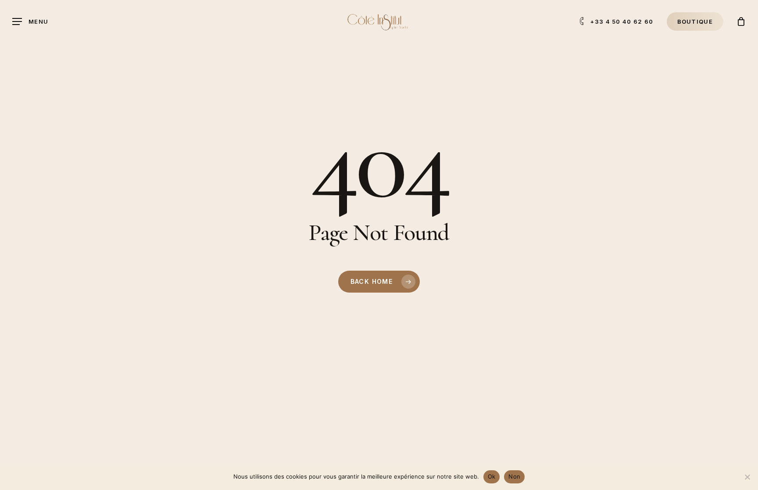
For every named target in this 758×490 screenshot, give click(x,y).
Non (514, 476)
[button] (30, 21)
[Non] (747, 476)
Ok (492, 476)
